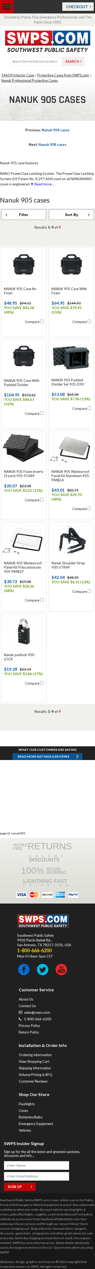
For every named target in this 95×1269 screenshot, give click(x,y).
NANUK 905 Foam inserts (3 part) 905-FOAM (23, 473)
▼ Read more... (42, 184)
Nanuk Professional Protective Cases (29, 80)
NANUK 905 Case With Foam (69, 291)
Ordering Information (35, 1055)
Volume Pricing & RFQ (35, 1075)
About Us (26, 999)
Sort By (71, 215)
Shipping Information (35, 1068)
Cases (23, 1110)
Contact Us (27, 1006)
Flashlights (27, 1104)
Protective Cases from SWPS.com (63, 75)
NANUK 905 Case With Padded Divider (21, 382)
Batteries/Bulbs (30, 1117)
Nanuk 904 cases (47, 130)
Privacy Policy (29, 1025)
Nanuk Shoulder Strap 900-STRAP (68, 565)
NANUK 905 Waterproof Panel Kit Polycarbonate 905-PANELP (23, 567)
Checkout (77, 6)
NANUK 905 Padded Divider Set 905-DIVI (67, 382)
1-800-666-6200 (37, 1019)
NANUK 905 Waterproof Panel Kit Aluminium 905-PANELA (70, 475)
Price (12, 225)
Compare (32, 322)
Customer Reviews (33, 1081)
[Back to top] (77, 1251)
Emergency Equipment (36, 1124)
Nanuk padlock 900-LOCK (19, 657)
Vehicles (25, 1130)
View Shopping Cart (34, 1061)
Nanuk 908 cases (47, 144)
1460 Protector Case (17, 75)
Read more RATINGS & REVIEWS (43, 756)
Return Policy (29, 1032)
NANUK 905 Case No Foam (20, 291)
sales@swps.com (37, 1012)
